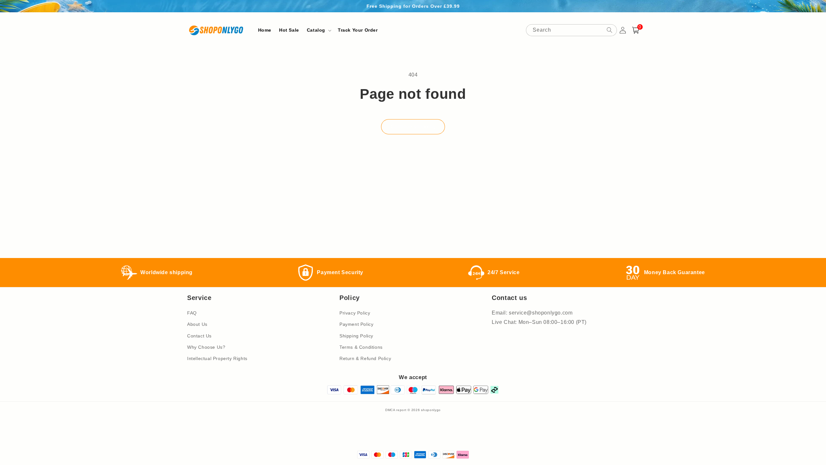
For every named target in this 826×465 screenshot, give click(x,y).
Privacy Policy (354, 312)
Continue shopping (413, 126)
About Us (197, 324)
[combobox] (571, 30)
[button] (318, 30)
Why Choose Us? (206, 347)
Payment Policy (356, 324)
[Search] (609, 30)
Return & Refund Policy (365, 358)
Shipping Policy (356, 335)
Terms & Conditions (361, 347)
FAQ (192, 312)
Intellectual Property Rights (217, 358)
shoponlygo (431, 410)
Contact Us (199, 335)
